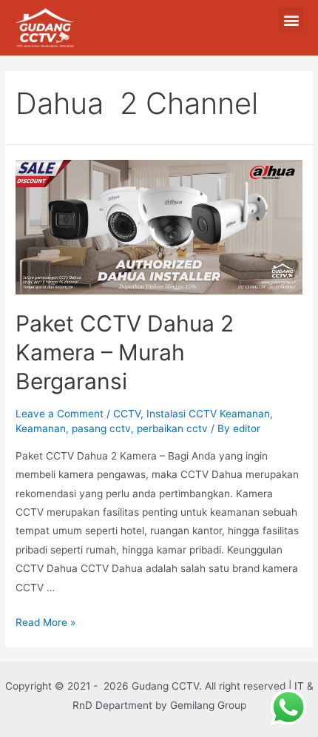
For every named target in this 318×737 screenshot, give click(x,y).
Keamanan (41, 428)
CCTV (127, 414)
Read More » (45, 622)
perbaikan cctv (172, 428)
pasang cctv (101, 428)
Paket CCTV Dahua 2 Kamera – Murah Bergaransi (125, 352)
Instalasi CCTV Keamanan (208, 414)
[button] (291, 19)
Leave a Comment (60, 414)
